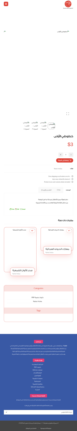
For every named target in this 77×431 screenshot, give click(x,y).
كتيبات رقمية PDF (37, 297)
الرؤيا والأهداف (37, 373)
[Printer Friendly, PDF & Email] (17, 209)
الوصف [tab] (68, 190)
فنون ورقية (37, 381)
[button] (6, 4)
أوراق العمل (37, 375)
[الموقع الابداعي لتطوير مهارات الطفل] (68, 4)
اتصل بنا (37, 389)
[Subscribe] (6, 412)
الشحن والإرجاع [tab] (46, 190)
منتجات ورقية (58, 168)
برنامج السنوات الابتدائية (37, 387)
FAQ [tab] (58, 190)
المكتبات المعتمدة (37, 364)
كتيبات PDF (37, 367)
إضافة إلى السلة (63, 160)
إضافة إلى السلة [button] (63, 236)
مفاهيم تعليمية (37, 384)
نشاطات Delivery (37, 370)
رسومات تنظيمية (37, 378)
